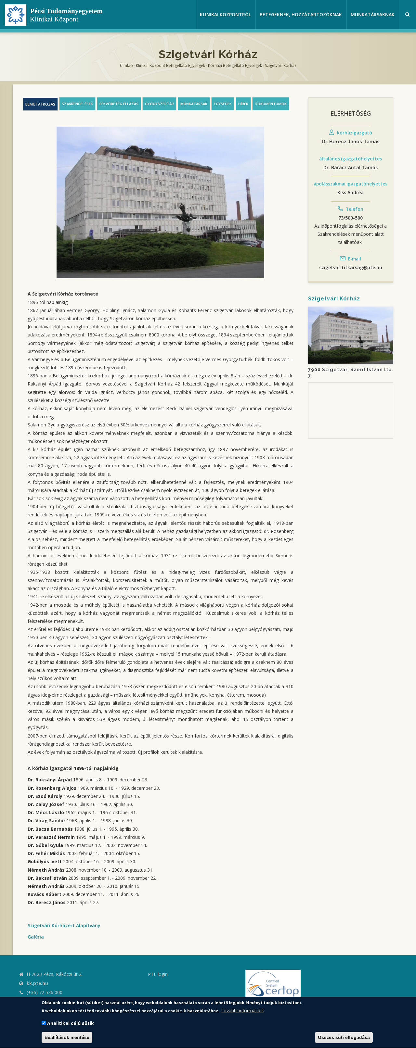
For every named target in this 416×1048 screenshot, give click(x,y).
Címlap (126, 65)
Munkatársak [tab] (193, 103)
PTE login (158, 974)
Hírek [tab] (243, 103)
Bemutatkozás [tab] (40, 104)
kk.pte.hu (37, 983)
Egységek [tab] (223, 103)
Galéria (36, 937)
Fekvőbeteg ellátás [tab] (118, 103)
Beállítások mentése (67, 1037)
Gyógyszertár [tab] (159, 103)
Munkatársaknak (373, 14)
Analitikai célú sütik (70, 1023)
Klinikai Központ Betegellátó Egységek (170, 65)
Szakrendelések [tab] (77, 103)
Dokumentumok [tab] (271, 103)
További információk (242, 1010)
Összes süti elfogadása (344, 1037)
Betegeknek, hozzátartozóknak (301, 14)
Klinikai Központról (225, 14)
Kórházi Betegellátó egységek (235, 65)
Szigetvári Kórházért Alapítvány (64, 925)
